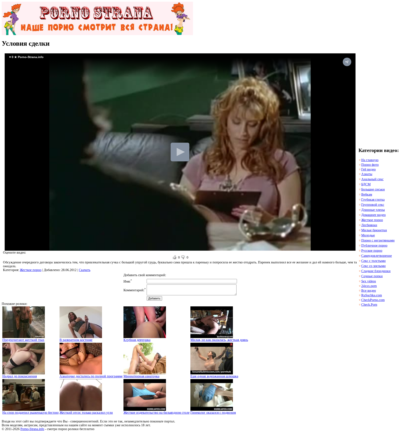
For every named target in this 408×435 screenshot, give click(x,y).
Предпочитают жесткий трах (23, 340)
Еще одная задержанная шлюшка (214, 376)
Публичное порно (374, 245)
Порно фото (370, 164)
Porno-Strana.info (32, 429)
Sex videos (368, 281)
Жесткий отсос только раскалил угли (86, 412)
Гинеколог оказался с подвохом (213, 412)
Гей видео (368, 169)
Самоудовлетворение (376, 255)
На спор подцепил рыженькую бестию (30, 412)
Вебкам (366, 194)
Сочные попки (372, 276)
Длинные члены (373, 210)
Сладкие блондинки (376, 271)
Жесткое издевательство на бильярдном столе (156, 412)
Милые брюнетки (374, 230)
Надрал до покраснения (19, 376)
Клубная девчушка (136, 340)
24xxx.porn (369, 286)
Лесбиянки (369, 225)
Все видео (368, 290)
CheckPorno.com (373, 300)
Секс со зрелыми (373, 266)
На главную (369, 160)
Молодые (368, 235)
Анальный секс (372, 179)
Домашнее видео (373, 215)
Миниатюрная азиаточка (141, 376)
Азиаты (366, 174)
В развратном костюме (76, 340)
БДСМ (366, 184)
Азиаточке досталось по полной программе (91, 376)
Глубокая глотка (373, 199)
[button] (347, 62)
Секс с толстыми (373, 261)
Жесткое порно (30, 270)
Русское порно (371, 250)
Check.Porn (369, 304)
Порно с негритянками (378, 240)
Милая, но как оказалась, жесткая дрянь (219, 340)
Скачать (84, 270)
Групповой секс (372, 204)
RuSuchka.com (371, 295)
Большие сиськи (373, 189)
